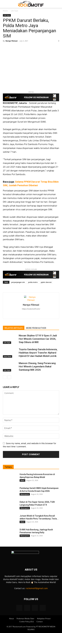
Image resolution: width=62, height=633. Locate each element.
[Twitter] (37, 314)
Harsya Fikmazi (11, 41)
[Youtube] (43, 608)
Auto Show (7, 356)
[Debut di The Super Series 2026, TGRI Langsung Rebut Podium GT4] (10, 506)
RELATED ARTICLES (14, 328)
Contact (39, 621)
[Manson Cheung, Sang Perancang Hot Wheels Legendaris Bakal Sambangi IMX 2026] (10, 367)
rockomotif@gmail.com (37, 588)
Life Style (14, 11)
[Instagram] (25, 314)
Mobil (22, 480)
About (11, 618)
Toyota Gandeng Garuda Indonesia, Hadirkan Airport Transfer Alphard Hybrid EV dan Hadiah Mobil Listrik (38, 352)
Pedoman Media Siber (25, 618)
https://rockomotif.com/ (31, 309)
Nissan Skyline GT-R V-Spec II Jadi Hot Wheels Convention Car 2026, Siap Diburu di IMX (38, 339)
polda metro (33, 282)
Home (5, 11)
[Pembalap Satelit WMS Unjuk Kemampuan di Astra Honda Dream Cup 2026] (10, 492)
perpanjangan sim (18, 282)
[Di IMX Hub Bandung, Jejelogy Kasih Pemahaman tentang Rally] (10, 533)
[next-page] (9, 377)
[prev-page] (4, 377)
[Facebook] (19, 608)
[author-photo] (31, 300)
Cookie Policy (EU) (26, 621)
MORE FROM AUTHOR (36, 328)
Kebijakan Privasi (44, 618)
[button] (5, 4)
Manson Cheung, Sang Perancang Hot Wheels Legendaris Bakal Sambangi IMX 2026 (37, 366)
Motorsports (24, 494)
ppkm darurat (46, 282)
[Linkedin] (31, 314)
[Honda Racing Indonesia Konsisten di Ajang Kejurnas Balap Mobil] (10, 478)
